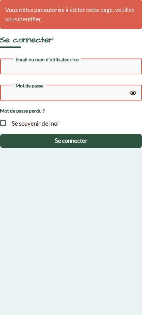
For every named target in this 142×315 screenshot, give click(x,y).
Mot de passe (29, 85)
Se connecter (71, 140)
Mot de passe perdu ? (22, 111)
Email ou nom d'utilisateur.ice (47, 59)
